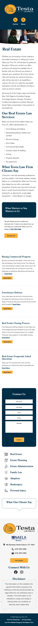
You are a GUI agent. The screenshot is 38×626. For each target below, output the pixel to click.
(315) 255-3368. (15, 229)
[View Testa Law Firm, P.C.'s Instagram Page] (22, 572)
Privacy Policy (26, 620)
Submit (19, 440)
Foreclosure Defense (12, 293)
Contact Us (11, 236)
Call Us (15, 24)
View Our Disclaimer (13, 620)
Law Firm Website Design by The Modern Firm (19, 622)
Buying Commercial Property (16, 257)
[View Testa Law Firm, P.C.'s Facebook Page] (16, 572)
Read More (8, 274)
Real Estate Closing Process (16, 323)
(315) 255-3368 (20, 549)
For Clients (19, 560)
